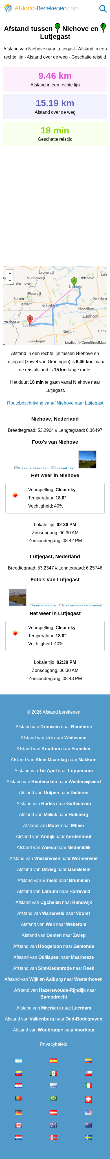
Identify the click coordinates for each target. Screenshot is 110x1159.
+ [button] (10, 273)
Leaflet (70, 342)
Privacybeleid (53, 1044)
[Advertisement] (55, 202)
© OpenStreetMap (92, 342)
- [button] (10, 280)
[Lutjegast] (18, 606)
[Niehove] (31, 468)
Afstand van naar (54, 726)
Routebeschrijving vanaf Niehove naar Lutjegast (55, 403)
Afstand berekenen (61, 712)
